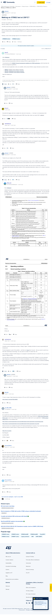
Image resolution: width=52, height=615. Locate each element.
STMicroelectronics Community (7, 6)
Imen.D (6, 52)
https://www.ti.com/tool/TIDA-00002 (10, 399)
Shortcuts (8, 586)
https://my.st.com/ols (6, 430)
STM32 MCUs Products (42, 6)
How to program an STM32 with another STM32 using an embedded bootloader (21, 511)
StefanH (6, 11)
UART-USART (39, 536)
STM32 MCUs (33, 6)
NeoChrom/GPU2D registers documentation (12, 521)
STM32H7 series (5, 534)
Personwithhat (8, 479)
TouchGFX (42, 534)
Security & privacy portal (31, 597)
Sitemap (7, 589)
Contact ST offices (30, 556)
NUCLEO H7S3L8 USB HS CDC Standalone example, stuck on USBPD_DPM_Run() (22, 526)
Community (28, 563)
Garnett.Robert (8, 445)
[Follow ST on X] (26, 603)
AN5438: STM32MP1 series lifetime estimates (14, 72)
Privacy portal (22, 609)
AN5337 (6, 69)
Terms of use (26, 608)
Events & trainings (30, 569)
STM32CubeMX (24, 534)
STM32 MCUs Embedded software (7, 528)
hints (28, 350)
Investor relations (9, 559)
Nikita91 (6, 392)
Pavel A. (6, 108)
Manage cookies (29, 609)
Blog (7, 575)
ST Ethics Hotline (29, 590)
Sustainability (8, 563)
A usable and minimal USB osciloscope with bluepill (14, 516)
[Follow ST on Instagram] (32, 603)
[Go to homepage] (10, 549)
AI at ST (27, 572)
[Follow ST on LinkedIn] (29, 603)
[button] (1, 2)
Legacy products (25, 536)
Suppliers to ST (9, 572)
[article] (26, 68)
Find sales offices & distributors (33, 559)
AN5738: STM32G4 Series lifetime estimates (14, 70)
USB (32, 536)
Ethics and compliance (31, 587)
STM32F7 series (15, 536)
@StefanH (7, 57)
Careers (7, 569)
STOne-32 (9, 182)
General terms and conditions (12, 579)
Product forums (25, 6)
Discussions (18, 6)
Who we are (8, 556)
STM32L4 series (16, 38)
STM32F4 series (15, 534)
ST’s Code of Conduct (30, 594)
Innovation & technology (11, 566)
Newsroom (28, 566)
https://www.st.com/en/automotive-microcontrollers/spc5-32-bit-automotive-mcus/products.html (22, 421)
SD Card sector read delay (7, 506)
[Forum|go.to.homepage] (9, 2)
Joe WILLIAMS (8, 407)
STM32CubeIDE (34, 534)
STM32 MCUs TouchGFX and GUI (7, 523)
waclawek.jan (8, 123)
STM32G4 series (6, 38)
